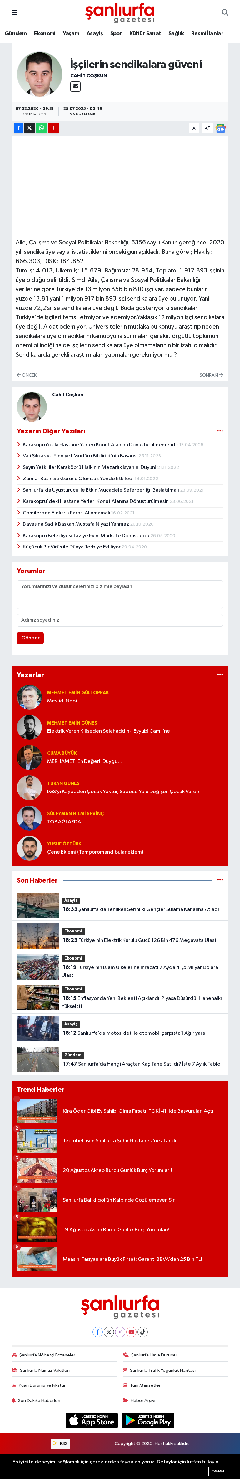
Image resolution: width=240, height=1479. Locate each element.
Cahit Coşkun (88, 75)
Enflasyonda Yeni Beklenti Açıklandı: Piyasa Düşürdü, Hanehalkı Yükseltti (142, 1002)
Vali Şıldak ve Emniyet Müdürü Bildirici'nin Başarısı (80, 456)
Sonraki (209, 375)
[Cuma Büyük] (29, 757)
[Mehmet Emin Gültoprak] (29, 697)
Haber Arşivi (143, 1400)
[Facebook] (97, 1332)
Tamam (218, 1471)
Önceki (29, 375)
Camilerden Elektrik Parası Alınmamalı (67, 513)
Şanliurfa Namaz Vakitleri (45, 1370)
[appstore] (92, 1420)
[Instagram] (120, 1332)
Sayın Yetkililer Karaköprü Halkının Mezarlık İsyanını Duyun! (90, 467)
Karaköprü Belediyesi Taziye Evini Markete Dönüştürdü (86, 535)
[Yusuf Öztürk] (29, 848)
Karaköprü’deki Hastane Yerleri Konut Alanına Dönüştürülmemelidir (101, 444)
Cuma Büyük (62, 753)
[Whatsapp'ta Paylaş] (41, 128)
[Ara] (225, 13)
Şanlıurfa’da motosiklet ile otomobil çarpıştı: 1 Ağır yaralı (135, 1033)
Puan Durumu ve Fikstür (42, 1385)
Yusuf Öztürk (64, 844)
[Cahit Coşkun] (39, 74)
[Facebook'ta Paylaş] (18, 128)
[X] (109, 1332)
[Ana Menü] (15, 13)
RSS (63, 1443)
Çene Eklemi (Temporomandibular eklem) (95, 852)
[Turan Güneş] (29, 787)
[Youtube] (131, 1332)
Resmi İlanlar (207, 33)
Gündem (16, 33)
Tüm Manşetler (145, 1385)
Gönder (30, 638)
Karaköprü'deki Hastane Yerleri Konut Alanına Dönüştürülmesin (96, 501)
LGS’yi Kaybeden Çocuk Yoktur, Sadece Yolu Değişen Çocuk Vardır (123, 791)
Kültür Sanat (145, 33)
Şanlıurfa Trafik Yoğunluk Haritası (163, 1370)
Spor (116, 33)
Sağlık (176, 33)
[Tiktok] (143, 1332)
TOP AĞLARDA (64, 822)
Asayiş (95, 33)
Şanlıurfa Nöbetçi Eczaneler (47, 1355)
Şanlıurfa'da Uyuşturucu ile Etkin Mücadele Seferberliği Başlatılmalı (101, 490)
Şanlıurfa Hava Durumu (154, 1355)
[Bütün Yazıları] (220, 431)
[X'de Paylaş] (29, 128)
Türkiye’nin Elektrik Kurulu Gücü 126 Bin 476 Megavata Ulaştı (140, 940)
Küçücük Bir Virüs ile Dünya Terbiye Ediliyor (72, 547)
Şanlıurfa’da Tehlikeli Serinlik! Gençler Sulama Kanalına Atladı (141, 909)
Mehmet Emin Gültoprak (78, 693)
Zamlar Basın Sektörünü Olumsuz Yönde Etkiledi (79, 478)
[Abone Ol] (220, 128)
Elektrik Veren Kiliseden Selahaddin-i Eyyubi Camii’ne (108, 731)
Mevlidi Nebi (62, 701)
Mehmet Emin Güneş (72, 723)
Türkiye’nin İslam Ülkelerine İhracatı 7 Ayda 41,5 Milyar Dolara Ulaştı (140, 971)
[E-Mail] (75, 86)
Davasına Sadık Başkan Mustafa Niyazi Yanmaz (76, 524)
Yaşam (71, 33)
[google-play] (148, 1420)
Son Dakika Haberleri (39, 1400)
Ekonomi (45, 33)
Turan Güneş (63, 783)
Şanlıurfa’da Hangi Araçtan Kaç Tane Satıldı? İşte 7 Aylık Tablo (141, 1064)
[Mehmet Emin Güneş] (29, 727)
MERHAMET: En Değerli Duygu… (84, 761)
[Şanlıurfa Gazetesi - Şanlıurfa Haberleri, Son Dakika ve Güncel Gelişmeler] (119, 12)
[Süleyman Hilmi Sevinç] (29, 818)
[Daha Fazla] (53, 128)
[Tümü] (220, 675)
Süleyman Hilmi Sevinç (75, 814)
